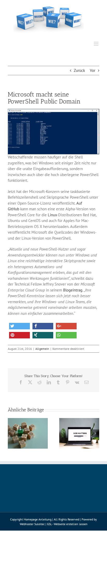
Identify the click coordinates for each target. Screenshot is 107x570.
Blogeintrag (72, 290)
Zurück (79, 70)
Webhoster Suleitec (32, 524)
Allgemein (42, 349)
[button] (19, 326)
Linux (52, 214)
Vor (92, 70)
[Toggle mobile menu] (96, 43)
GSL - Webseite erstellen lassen (67, 524)
